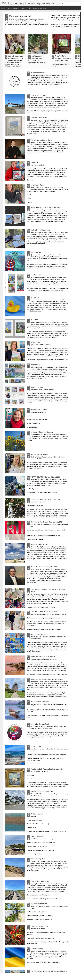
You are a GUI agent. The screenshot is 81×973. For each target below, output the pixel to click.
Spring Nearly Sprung (16, 56)
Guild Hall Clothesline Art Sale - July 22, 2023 (47, 522)
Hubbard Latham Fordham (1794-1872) (44, 567)
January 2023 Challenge (39, 634)
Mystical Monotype (37, 814)
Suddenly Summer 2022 (39, 904)
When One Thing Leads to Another (43, 656)
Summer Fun (35, 297)
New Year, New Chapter (39, 409)
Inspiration (34, 320)
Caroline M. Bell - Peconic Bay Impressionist (46, 769)
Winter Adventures (37, 387)
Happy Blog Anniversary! (39, 544)
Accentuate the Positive (39, 117)
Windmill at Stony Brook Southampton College (47, 679)
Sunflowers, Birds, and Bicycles (42, 432)
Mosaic (23, 8)
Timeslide (43, 8)
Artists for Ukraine (37, 948)
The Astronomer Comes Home (41, 140)
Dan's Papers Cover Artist (40, 701)
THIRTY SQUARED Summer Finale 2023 (45, 477)
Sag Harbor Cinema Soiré (40, 724)
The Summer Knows (38, 275)
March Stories (35, 365)
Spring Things (35, 342)
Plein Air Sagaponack (20, 16)
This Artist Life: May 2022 (39, 926)
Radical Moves (36, 252)
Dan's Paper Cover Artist (39, 454)
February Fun (35, 162)
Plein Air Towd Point (38, 836)
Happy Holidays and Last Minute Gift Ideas (45, 207)
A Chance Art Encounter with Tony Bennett (45, 499)
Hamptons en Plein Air (38, 73)
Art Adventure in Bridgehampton (37, 57)
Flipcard (9, 8)
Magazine (16, 8)
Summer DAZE (36, 746)
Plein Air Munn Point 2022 (40, 881)
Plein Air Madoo (60, 56)
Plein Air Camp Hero (38, 859)
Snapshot (36, 8)
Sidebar (29, 8)
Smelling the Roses (37, 185)
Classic (3, 8)
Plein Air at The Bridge (38, 95)
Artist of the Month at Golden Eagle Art (44, 612)
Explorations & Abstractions (40, 230)
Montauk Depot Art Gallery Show (42, 791)
